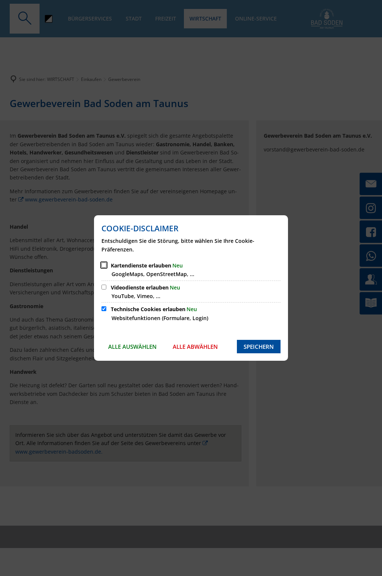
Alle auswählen (132, 346)
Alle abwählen (195, 346)
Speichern (259, 346)
